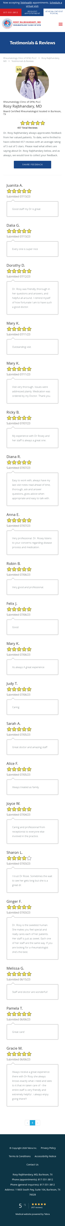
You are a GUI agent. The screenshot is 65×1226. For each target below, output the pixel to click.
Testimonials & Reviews (23, 61)
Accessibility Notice (45, 1156)
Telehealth (26, 2)
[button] (33, 12)
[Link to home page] (28, 24)
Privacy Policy (48, 1147)
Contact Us (32, 1164)
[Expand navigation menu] (60, 24)
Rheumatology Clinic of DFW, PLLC (20, 58)
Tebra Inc (31, 1148)
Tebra (47, 1214)
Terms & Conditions (20, 1156)
